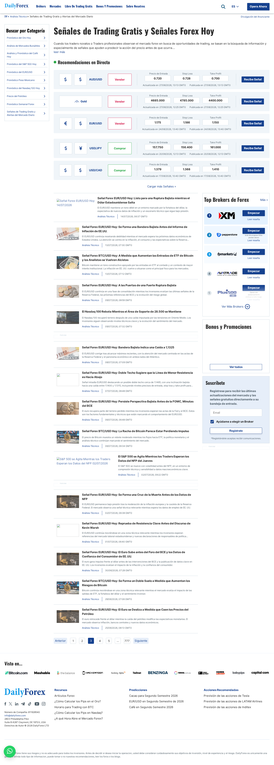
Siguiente (141, 640)
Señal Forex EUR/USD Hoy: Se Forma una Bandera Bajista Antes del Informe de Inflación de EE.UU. (134, 229)
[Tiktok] (29, 704)
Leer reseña (254, 219)
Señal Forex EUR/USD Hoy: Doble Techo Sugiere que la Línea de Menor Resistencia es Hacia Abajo (137, 375)
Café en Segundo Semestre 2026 (151, 707)
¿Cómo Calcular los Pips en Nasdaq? (78, 712)
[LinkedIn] (16, 704)
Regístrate (236, 431)
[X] (10, 704)
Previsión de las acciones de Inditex (227, 707)
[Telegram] (23, 704)
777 (127, 641)
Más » (264, 200)
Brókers (41, 6)
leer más (59, 52)
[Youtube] (37, 704)
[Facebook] (5, 704)
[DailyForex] (24, 692)
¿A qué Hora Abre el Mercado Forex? (78, 718)
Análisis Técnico (18, 16)
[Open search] (223, 6)
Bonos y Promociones (109, 6)
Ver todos (235, 367)
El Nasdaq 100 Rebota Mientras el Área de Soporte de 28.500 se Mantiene (131, 311)
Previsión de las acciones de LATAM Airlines (233, 701)
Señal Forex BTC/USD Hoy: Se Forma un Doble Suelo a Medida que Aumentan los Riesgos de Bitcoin (136, 583)
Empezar (254, 213)
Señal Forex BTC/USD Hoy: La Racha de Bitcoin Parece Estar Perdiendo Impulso (135, 431)
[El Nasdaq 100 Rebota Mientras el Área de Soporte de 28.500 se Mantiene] (68, 318)
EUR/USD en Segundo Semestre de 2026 (156, 701)
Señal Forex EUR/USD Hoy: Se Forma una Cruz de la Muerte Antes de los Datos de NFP (136, 497)
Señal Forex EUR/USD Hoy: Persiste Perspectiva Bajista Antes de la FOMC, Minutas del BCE (137, 403)
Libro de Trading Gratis (78, 6)
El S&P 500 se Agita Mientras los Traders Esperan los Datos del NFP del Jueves (153, 459)
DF (5, 16)
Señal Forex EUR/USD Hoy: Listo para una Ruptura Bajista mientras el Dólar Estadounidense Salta (143, 200)
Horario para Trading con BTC (74, 707)
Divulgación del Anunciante (255, 16)
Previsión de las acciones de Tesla (226, 695)
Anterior (60, 640)
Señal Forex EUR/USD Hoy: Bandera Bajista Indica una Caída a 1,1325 (128, 347)
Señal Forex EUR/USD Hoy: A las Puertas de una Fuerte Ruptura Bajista (129, 285)
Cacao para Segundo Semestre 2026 (153, 695)
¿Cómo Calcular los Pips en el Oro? (77, 701)
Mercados (55, 6)
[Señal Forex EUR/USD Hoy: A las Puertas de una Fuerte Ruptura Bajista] (68, 292)
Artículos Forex (64, 695)
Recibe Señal (253, 79)
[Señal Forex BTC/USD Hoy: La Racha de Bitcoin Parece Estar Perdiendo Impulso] (68, 438)
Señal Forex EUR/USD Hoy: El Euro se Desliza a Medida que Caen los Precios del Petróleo (135, 612)
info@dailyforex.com (15, 715)
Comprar (120, 148)
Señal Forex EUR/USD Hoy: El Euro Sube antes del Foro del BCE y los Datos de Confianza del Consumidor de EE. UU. (133, 554)
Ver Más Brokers (232, 306)
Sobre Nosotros (135, 6)
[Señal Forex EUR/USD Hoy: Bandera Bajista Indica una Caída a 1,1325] (68, 354)
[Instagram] (43, 704)
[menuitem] (27, 38)
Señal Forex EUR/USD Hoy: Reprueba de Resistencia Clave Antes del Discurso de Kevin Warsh (136, 525)
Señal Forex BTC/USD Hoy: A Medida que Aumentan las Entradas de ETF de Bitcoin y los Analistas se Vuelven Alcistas (137, 258)
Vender (120, 79)
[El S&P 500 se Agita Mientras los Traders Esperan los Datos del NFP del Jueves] (86, 461)
